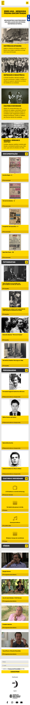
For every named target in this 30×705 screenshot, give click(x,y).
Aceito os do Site (13, 669)
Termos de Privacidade (14, 669)
